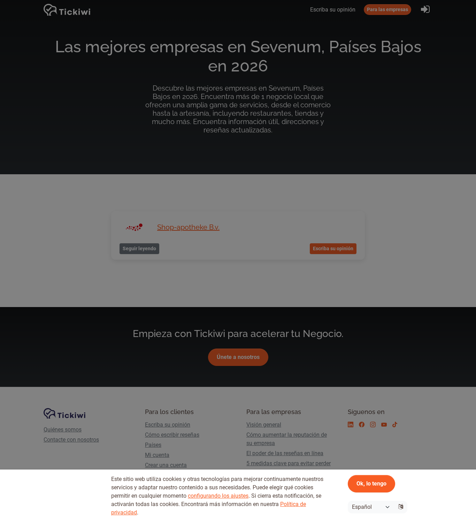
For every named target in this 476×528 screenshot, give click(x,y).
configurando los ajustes (218, 495)
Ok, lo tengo (371, 483)
